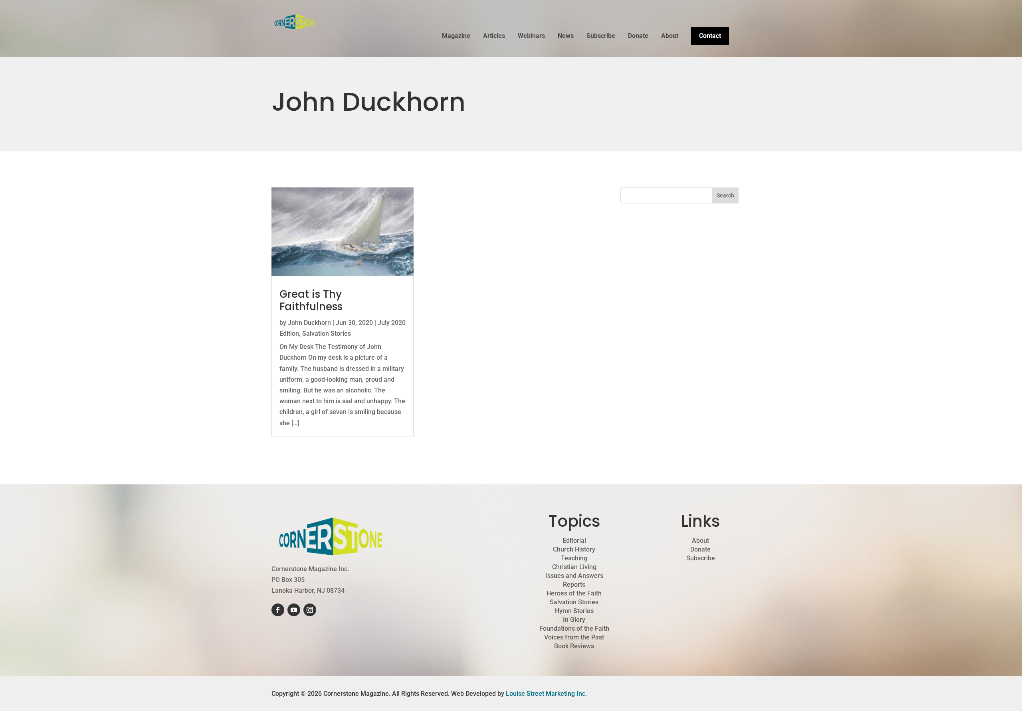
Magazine (456, 36)
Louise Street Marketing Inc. (546, 693)
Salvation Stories (326, 333)
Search (725, 195)
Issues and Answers (574, 576)
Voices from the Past (574, 637)
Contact (710, 36)
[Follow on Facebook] (277, 609)
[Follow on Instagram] (309, 609)
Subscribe (600, 36)
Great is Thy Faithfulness (311, 300)
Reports (574, 585)
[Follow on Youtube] (293, 609)
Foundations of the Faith (574, 628)
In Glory (574, 620)
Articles (494, 36)
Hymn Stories (574, 611)
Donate (638, 36)
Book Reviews (574, 646)
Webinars (531, 36)
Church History (574, 549)
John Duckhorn (309, 323)
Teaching (574, 558)
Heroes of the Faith (574, 593)
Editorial (574, 541)
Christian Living (574, 567)
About (669, 36)
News (566, 36)
